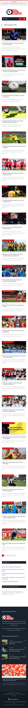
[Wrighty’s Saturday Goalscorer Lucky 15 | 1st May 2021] (14, 137)
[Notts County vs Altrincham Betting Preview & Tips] (14, 219)
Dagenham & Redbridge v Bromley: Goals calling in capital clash (13, 410)
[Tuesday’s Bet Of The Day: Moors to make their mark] (14, 87)
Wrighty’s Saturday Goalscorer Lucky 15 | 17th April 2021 (13, 201)
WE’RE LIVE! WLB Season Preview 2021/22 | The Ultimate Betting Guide (14, 70)
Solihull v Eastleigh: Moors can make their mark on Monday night (14, 517)
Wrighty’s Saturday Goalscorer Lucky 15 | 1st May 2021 (14, 147)
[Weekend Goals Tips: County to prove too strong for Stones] (14, 34)
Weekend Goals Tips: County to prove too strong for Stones (13, 43)
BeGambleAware (21, 701)
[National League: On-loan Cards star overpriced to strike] (14, 374)
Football (5, 81)
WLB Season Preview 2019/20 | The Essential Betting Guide (14, 437)
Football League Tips (8, 29)
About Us (13, 692)
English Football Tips (8, 240)
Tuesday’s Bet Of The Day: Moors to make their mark (13, 96)
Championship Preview (8, 56)
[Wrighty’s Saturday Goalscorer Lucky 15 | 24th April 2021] (14, 165)
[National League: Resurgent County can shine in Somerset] (14, 481)
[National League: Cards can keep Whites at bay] (14, 535)
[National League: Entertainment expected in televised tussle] (14, 347)
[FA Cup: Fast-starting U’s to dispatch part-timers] (14, 296)
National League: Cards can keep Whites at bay (14, 544)
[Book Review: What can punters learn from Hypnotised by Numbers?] (14, 670)
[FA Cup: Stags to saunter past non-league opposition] (14, 322)
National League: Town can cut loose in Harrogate (13, 463)
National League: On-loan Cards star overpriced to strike (12, 383)
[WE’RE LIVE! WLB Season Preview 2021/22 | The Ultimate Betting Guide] (14, 61)
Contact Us (18, 692)
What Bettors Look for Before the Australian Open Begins (14, 3)
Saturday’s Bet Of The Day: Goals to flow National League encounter (13, 121)
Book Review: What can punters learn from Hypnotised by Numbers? (14, 679)
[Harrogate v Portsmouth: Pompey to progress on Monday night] (14, 271)
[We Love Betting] (14, 11)
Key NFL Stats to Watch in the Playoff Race (11, 567)
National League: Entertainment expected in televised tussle (14, 356)
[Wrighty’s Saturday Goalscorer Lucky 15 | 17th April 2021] (14, 192)
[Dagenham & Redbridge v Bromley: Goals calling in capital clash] (14, 401)
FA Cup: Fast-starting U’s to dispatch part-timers (13, 305)
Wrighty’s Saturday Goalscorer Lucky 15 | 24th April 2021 (13, 174)
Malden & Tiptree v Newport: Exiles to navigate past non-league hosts (13, 255)
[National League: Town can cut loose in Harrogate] (14, 454)
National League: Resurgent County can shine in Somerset (13, 490)
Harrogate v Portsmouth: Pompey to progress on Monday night (12, 280)
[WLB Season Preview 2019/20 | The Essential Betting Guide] (14, 428)
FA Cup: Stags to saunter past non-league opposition (13, 331)
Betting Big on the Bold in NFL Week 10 (10, 581)
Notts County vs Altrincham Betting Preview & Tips (12, 228)
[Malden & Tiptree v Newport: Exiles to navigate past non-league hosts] (14, 246)
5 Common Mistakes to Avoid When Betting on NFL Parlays (17, 657)
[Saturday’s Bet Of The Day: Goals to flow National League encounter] (14, 112)
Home (8, 692)
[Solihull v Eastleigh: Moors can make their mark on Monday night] (14, 508)
